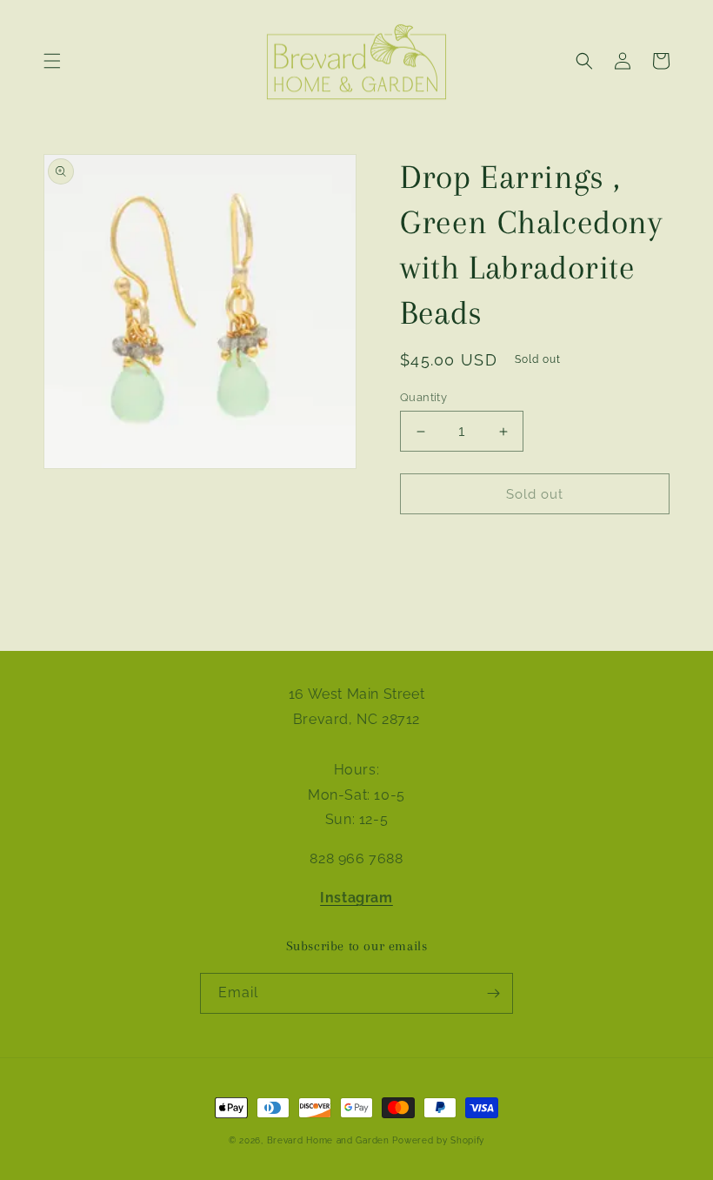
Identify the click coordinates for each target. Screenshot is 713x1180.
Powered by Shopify (438, 1140)
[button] (52, 61)
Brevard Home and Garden (328, 1140)
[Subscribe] (493, 993)
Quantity (423, 397)
